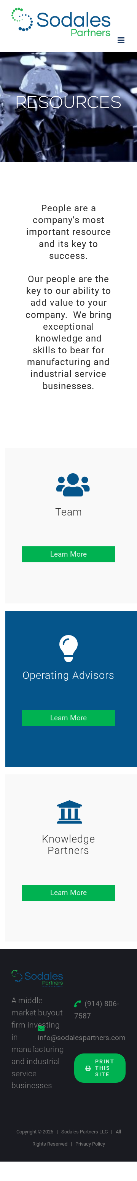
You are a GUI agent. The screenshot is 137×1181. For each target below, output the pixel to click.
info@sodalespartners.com (82, 1037)
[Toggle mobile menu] (122, 40)
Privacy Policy (90, 1144)
